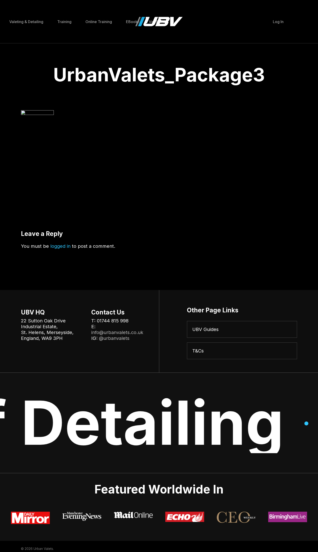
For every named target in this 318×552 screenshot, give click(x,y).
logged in (60, 246)
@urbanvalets (114, 338)
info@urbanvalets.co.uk (117, 332)
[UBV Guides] (242, 329)
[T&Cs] (242, 351)
